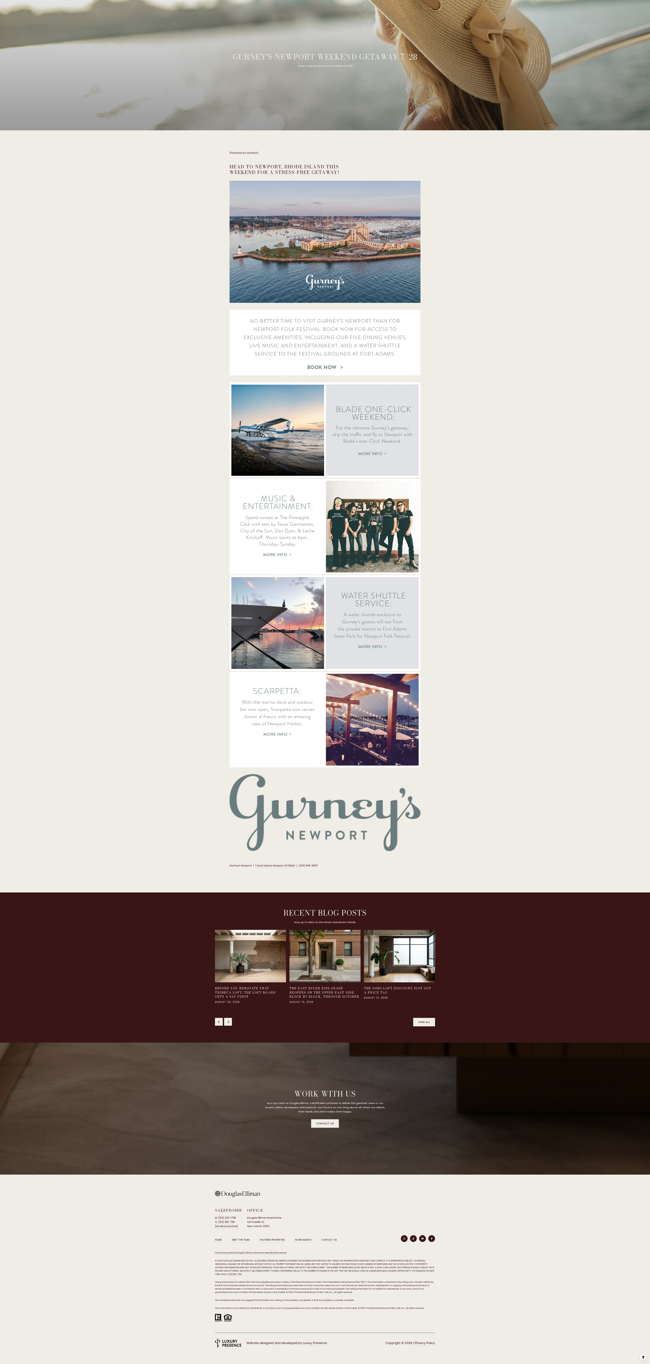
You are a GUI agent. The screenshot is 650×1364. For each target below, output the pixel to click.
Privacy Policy (425, 1343)
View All (424, 1022)
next (228, 1022)
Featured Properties (272, 1239)
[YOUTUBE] (422, 1238)
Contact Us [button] (325, 1123)
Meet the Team (241, 1239)
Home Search (303, 1239)
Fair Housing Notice (225, 1252)
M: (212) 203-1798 (225, 1217)
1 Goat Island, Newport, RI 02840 (275, 865)
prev (219, 1022)
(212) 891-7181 (235, 1274)
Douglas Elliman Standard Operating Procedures (261, 1252)
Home (218, 1239)
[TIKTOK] (413, 1238)
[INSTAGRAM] (404, 1238)
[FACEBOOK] (431, 1238)
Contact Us (329, 1239)
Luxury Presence (315, 1343)
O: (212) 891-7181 (225, 1222)
